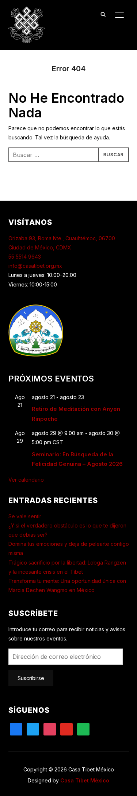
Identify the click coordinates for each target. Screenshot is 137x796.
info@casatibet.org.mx (35, 266)
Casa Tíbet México (84, 780)
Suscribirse (31, 678)
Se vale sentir (24, 516)
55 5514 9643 (24, 256)
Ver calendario (26, 479)
